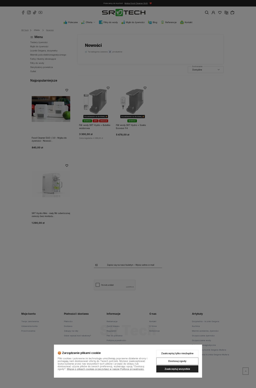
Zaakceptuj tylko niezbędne (177, 353)
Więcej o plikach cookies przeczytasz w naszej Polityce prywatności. (105, 369)
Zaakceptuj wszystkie (177, 368)
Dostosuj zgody (177, 361)
